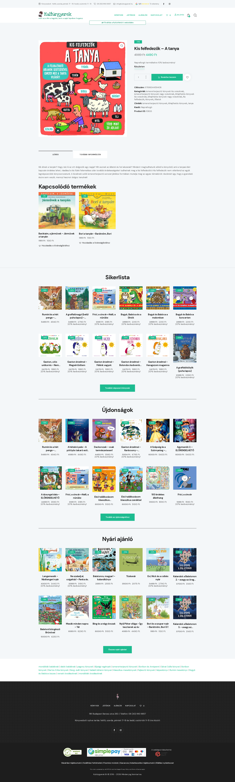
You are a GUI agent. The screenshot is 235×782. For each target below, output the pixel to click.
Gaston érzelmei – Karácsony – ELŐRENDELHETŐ (131, 448)
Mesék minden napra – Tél (77, 625)
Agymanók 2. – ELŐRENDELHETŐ (185, 448)
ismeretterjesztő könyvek (155, 103)
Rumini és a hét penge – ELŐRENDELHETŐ (50, 316)
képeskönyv (162, 670)
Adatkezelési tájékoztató (142, 763)
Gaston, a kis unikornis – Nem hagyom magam (50, 363)
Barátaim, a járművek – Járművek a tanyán (57, 235)
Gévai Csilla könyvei (170, 666)
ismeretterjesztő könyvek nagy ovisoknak (154, 94)
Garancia (124, 763)
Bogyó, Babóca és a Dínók (131, 316)
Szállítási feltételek (92, 763)
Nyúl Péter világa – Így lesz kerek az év (131, 625)
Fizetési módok (110, 763)
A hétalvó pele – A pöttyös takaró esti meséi (77, 448)
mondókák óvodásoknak (90, 673)
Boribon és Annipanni (149, 666)
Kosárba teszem (168, 77)
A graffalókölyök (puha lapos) (185, 369)
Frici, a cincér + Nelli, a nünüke (104, 316)
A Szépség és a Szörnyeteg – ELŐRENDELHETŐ (158, 448)
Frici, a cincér (185, 494)
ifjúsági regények (103, 666)
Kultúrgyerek (57, 14)
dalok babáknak (68, 666)
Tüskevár (131, 576)
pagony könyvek (85, 666)
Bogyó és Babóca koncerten (185, 316)
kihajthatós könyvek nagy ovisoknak (165, 96)
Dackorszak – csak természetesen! (104, 448)
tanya (190, 103)
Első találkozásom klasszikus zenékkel (131, 498)
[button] (121, 45)
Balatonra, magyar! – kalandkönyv (104, 578)
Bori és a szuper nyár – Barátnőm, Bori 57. (158, 625)
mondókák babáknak (49, 666)
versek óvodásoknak (67, 673)
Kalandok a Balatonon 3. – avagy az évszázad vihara (184, 625)
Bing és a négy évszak (104, 623)
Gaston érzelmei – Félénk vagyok (104, 363)
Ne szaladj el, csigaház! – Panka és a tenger (77, 578)
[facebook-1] (163, 4)
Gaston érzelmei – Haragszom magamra (157, 363)
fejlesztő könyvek (146, 670)
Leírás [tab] (56, 155)
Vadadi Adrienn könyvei (100, 670)
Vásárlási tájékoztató (71, 763)
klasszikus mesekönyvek (124, 670)
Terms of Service (136, 769)
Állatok (157, 99)
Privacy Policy (125, 769)
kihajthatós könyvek (177, 103)
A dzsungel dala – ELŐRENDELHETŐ (50, 496)
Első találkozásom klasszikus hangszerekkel (104, 498)
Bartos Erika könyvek (58, 670)
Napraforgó (146, 107)
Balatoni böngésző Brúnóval (50, 631)
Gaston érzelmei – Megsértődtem (77, 363)
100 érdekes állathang (158, 496)
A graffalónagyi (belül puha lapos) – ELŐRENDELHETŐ (77, 316)
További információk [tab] (90, 155)
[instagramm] (169, 4)
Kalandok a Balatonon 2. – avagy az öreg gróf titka (184, 578)
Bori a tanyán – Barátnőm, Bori (95, 233)
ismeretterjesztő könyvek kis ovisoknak (165, 91)
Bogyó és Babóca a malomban (158, 316)
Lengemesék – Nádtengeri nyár (50, 578)
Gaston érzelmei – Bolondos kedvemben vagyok (131, 363)
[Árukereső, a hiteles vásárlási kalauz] (72, 749)
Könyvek (149, 99)
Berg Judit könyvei (79, 670)
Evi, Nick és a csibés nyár (157, 578)
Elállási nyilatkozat (165, 763)
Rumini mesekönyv (179, 670)
